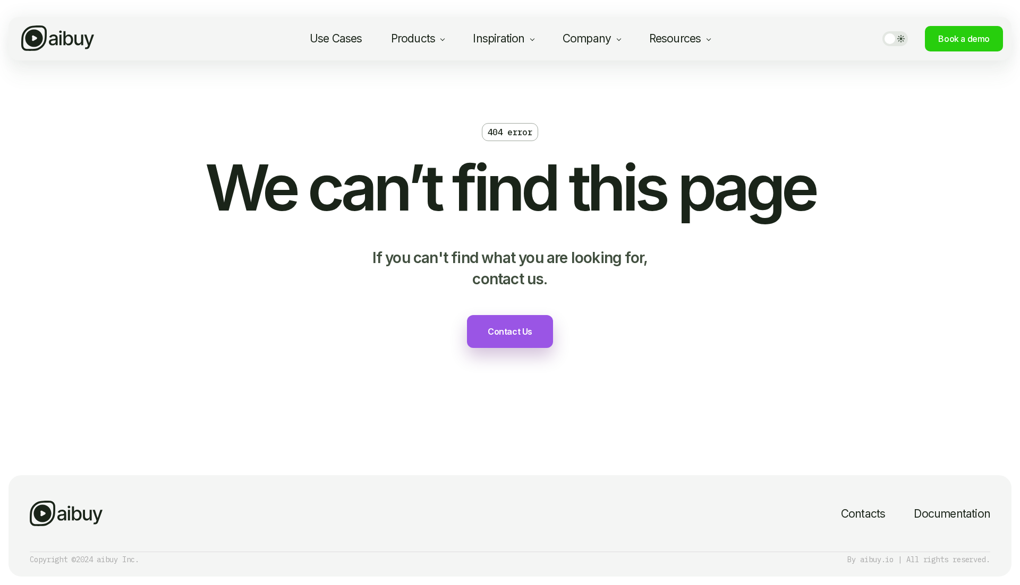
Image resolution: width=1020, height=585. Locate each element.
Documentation (952, 513)
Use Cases (336, 38)
